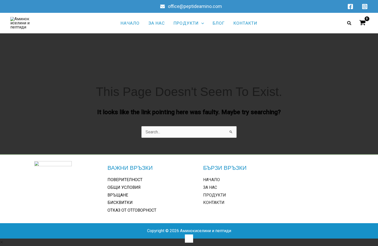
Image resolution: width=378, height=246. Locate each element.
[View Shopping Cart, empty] (362, 23)
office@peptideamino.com (194, 6)
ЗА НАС (210, 187)
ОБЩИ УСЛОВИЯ (124, 187)
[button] (201, 23)
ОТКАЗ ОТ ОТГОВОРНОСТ (131, 210)
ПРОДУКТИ (214, 195)
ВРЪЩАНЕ (117, 195)
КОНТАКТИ (213, 202)
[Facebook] (350, 6)
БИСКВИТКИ (120, 202)
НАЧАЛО (211, 179)
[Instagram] (365, 6)
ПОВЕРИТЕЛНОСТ (124, 179)
